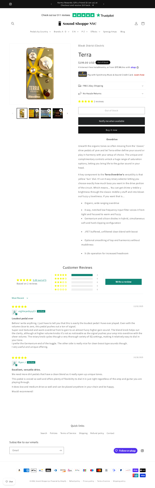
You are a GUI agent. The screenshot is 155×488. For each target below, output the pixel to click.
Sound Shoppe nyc (43, 481)
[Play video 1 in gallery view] (34, 113)
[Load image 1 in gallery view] (22, 113)
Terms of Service (68, 433)
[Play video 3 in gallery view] (58, 113)
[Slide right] (67, 113)
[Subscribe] (60, 450)
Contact (110, 433)
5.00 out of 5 (39, 280)
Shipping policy (119, 481)
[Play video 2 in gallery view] (46, 113)
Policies (54, 433)
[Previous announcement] (51, 4)
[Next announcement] (103, 4)
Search (44, 433)
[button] (12, 23)
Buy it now (111, 130)
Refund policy (97, 433)
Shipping (83, 433)
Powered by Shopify (58, 481)
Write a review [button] (124, 281)
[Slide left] (12, 113)
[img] (19, 306)
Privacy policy (88, 481)
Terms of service (103, 481)
